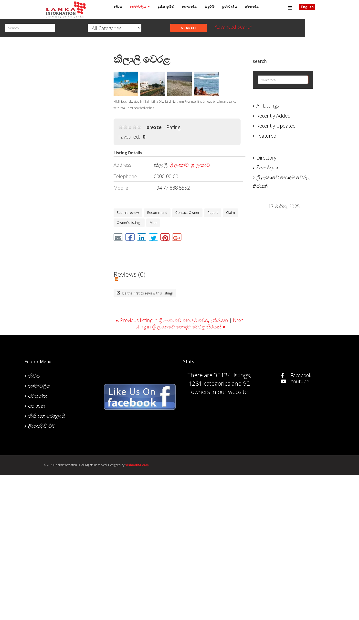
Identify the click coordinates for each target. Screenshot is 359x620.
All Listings (267, 105)
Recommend (157, 212)
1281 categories (209, 383)
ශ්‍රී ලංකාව (179, 165)
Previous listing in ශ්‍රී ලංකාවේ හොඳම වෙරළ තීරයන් (172, 320)
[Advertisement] (75, 120)
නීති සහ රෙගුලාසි (46, 416)
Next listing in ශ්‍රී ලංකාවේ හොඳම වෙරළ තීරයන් (188, 323)
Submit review (128, 212)
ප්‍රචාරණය (229, 6)
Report (212, 212)
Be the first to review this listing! (147, 293)
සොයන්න (190, 6)
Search (188, 27)
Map (153, 222)
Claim (230, 212)
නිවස (118, 6)
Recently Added (273, 115)
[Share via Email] (118, 237)
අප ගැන (36, 405)
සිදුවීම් (210, 6)
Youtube (299, 381)
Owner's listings (129, 222)
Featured (266, 135)
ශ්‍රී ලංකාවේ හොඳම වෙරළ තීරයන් (281, 181)
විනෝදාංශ (267, 167)
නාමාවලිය (138, 6)
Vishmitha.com (137, 465)
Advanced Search (234, 26)
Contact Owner (187, 212)
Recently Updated (276, 125)
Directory (266, 157)
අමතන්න (252, 6)
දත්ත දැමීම (166, 6)
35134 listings (232, 375)
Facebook (300, 375)
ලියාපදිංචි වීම (41, 426)
